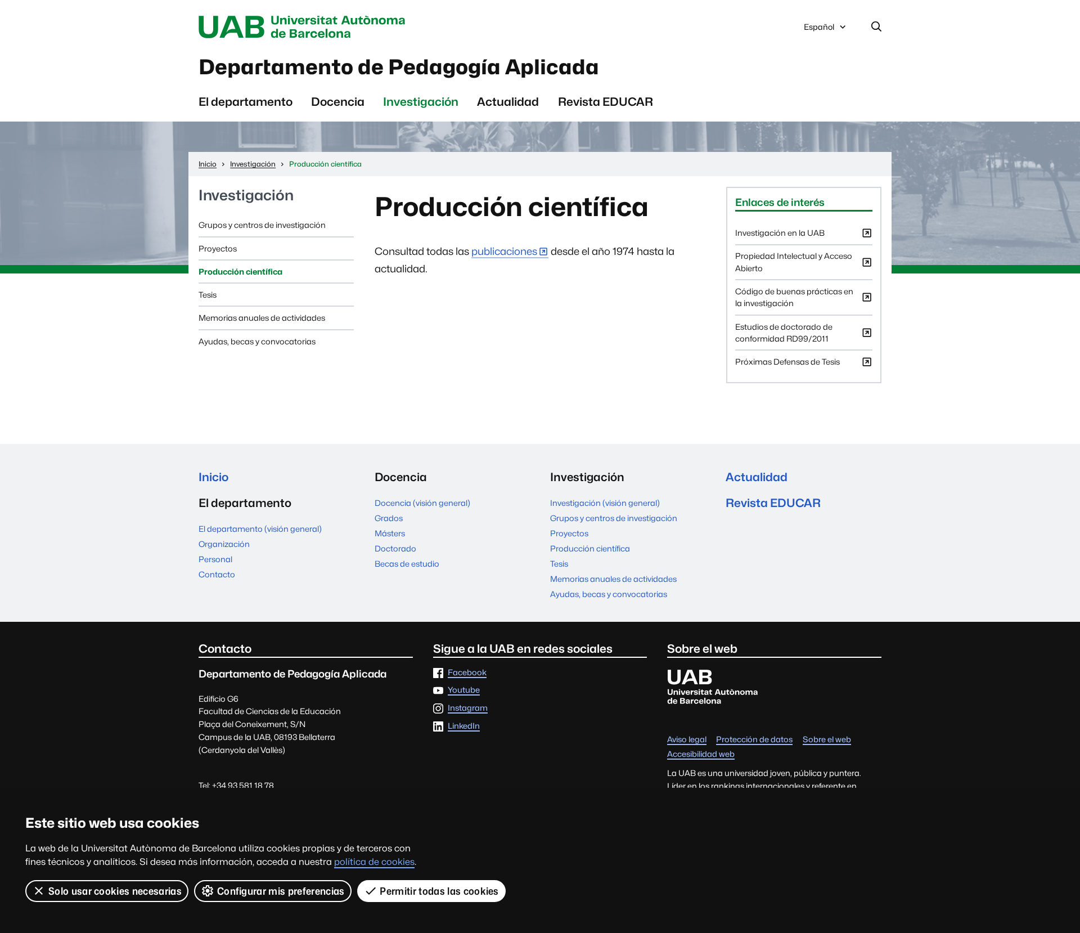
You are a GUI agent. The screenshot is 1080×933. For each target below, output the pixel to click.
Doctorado (395, 548)
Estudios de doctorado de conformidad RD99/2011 (783, 336)
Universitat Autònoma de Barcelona (305, 27)
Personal (215, 559)
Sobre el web (827, 739)
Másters (390, 533)
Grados (389, 518)
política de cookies (374, 861)
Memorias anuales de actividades (262, 317)
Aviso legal (686, 739)
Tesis (208, 294)
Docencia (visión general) (422, 503)
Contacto (217, 574)
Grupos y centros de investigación (262, 225)
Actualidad (508, 102)
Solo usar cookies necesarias (115, 891)
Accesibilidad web (701, 754)
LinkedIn (464, 726)
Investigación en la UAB (780, 236)
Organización (224, 544)
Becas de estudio (407, 563)
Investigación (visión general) (605, 503)
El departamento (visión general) (260, 528)
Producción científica (240, 271)
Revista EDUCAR (605, 102)
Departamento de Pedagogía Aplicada (399, 67)
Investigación (420, 102)
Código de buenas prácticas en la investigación (794, 300)
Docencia (337, 102)
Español (818, 30)
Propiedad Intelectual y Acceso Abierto (793, 265)
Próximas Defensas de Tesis (787, 365)
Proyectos (218, 248)
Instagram (468, 708)
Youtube (464, 690)
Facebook (467, 672)
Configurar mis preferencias (281, 891)
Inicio (213, 477)
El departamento (245, 102)
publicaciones (504, 251)
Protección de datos (754, 739)
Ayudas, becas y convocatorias (257, 341)
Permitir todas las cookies (439, 891)
